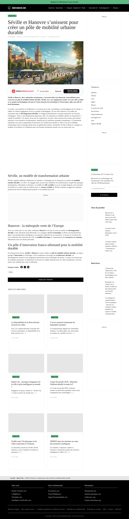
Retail (83, 8)
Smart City (12, 16)
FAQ (104, 509)
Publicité (118, 509)
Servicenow (95, 111)
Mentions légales (13, 509)
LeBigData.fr (16, 494)
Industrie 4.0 (77, 8)
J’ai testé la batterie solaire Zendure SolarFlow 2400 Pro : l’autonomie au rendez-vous (111, 246)
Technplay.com (17, 497)
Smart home (59, 8)
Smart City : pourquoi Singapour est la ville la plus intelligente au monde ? (25, 384)
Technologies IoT (104, 8)
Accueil (12, 478)
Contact (110, 509)
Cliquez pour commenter (46, 279)
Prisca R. (12, 36)
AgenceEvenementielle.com (57, 497)
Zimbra (93, 96)
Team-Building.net (54, 494)
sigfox (93, 102)
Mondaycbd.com (90, 491)
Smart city (51, 8)
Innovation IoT (93, 8)
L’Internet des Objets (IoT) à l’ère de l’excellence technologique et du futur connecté (111, 273)
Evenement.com (53, 491)
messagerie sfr (96, 117)
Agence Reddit (96, 124)
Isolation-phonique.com (93, 494)
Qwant (93, 105)
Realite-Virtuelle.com (19, 491)
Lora (92, 99)
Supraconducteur (97, 114)
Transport (69, 8)
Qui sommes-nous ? (28, 509)
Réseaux (115, 8)
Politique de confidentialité (76, 509)
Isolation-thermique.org (93, 500)
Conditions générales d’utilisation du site (51, 509)
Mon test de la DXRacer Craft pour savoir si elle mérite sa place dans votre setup (111, 217)
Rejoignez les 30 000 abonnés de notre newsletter (64, 2)
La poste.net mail (97, 108)
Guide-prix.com (90, 497)
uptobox (94, 92)
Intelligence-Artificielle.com (21, 500)
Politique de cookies (94, 509)
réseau (11, 272)
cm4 (92, 120)
